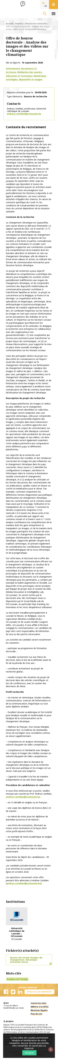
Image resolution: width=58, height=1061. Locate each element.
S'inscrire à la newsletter (39, 991)
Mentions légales (39, 1010)
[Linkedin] (20, 991)
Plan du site (36, 1014)
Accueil (9, 23)
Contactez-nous (38, 1003)
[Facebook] (6, 991)
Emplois (19, 23)
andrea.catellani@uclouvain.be (24, 113)
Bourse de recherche (36, 23)
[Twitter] (13, 991)
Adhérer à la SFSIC (40, 1006)
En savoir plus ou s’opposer (35, 1047)
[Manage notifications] (50, 1049)
